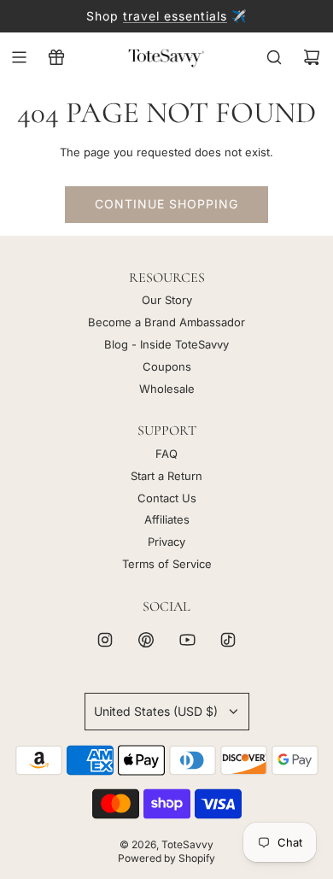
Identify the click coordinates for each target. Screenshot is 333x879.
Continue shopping (166, 203)
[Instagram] (105, 640)
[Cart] (311, 57)
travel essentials (175, 16)
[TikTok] (228, 640)
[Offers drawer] (56, 57)
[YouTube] (187, 640)
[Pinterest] (146, 640)
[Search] (274, 57)
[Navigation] (19, 57)
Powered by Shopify (166, 858)
